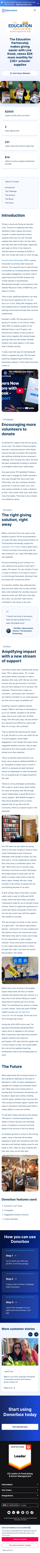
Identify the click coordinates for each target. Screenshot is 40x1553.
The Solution (10, 195)
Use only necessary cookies (20, 1545)
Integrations (7, 1495)
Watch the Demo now (23, 4)
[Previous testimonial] (36, 1334)
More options (7, 1550)
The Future (9, 203)
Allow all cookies (20, 1539)
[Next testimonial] (30, 1334)
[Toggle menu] (35, 10)
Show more (6, 1535)
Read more (8, 1388)
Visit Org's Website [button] (21, 73)
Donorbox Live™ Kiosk (11, 547)
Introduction (10, 187)
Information (7, 1484)
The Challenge (11, 191)
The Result (9, 199)
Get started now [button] (20, 1427)
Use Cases (7, 1490)
